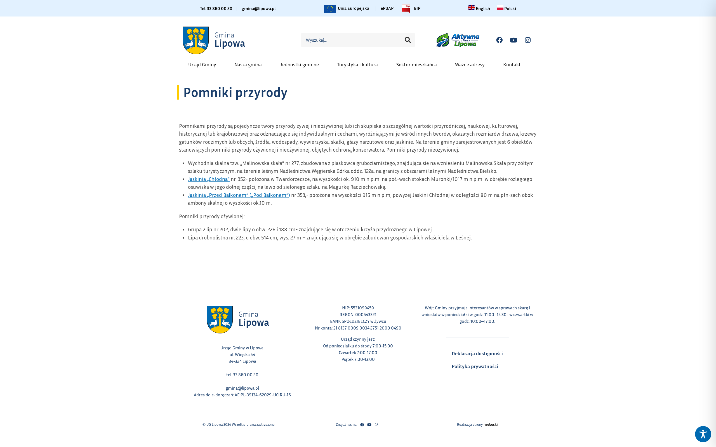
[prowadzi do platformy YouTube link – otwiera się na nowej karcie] (513, 40)
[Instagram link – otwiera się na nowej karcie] (376, 424)
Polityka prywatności (480, 364)
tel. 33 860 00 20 (242, 374)
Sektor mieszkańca (419, 62)
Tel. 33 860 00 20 (216, 8)
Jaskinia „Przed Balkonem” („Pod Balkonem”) (239, 195)
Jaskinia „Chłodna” (209, 179)
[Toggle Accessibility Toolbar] (703, 434)
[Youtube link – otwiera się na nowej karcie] (369, 424)
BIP (416, 7)
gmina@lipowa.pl (258, 8)
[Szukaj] (408, 40)
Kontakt (514, 62)
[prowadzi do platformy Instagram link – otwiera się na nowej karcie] (527, 40)
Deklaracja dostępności (480, 351)
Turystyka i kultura (360, 62)
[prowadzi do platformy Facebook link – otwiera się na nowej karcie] (499, 40)
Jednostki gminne (302, 62)
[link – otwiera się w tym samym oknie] (214, 40)
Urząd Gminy (205, 62)
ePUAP (387, 8)
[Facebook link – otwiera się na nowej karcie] (362, 424)
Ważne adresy (472, 62)
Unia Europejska (353, 7)
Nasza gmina (250, 62)
